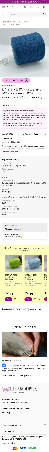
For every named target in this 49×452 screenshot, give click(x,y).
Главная (5, 22)
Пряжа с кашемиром (11, 24)
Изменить (17, 229)
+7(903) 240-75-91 (11, 399)
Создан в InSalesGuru (10, 443)
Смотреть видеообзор (14, 80)
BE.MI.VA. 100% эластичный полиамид (11, 277)
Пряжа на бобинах (20, 22)
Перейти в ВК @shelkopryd (15, 375)
